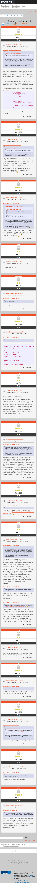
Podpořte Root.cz (18, 882)
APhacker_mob (18, 276)
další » (35, 12)
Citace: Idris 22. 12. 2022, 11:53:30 (11, 602)
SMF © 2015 (17, 860)
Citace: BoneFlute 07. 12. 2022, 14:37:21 (12, 145)
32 (21, 16)
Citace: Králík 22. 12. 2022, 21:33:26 (11, 686)
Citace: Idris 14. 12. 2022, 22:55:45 (11, 203)
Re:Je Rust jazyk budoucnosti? (14, 44)
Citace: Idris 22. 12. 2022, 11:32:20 (11, 545)
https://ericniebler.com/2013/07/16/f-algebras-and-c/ (18, 512)
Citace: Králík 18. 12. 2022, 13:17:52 (11, 298)
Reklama (21, 881)
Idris (18, 122)
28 (8, 16)
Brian (26, 862)
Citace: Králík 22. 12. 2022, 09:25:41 (11, 444)
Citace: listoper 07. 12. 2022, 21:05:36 (13, 53)
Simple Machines (25, 860)
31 (18, 16)
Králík (18, 244)
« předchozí (30, 12)
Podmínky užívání (28, 881)
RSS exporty (27, 882)
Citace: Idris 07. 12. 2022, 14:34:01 (12, 148)
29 (11, 16)
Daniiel (16, 862)
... (4, 16)
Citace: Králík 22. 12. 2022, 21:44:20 (11, 772)
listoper (18, 27)
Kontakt (16, 881)
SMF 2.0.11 (11, 860)
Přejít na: (13, 851)
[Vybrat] (7, 90)
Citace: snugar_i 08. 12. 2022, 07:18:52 (12, 50)
